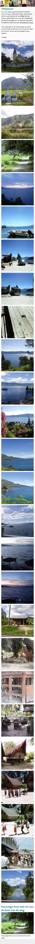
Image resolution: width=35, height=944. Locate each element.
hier (21, 20)
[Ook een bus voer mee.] (17, 289)
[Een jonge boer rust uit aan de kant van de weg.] (17, 156)
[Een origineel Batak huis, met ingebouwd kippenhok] (17, 754)
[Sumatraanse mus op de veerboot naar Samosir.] (17, 322)
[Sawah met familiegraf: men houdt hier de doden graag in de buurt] (17, 90)
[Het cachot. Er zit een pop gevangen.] (17, 687)
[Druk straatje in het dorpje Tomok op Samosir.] (17, 853)
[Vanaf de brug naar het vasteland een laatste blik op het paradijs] (17, 886)
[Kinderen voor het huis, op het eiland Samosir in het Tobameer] (17, 621)
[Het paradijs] (17, 388)
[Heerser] (17, 123)
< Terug (3, 37)
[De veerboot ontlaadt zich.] (17, 256)
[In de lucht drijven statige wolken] (17, 521)
